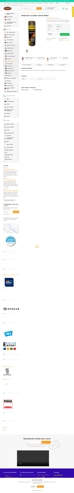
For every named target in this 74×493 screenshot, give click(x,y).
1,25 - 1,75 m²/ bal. (66, 40)
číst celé (5, 176)
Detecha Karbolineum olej (8, 169)
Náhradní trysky (10, 53)
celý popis (67, 21)
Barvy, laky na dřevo (11, 34)
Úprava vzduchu (10, 144)
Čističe (8, 130)
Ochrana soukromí (27, 3)
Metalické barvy (8, 75)
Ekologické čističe (10, 133)
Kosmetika (9, 135)
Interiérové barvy (10, 85)
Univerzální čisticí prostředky (10, 138)
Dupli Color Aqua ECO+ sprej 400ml (10, 190)
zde (41, 490)
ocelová (50, 39)
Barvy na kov (9, 37)
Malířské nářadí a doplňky (12, 91)
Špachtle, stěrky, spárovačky (10, 110)
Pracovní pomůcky (10, 101)
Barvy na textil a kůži (11, 45)
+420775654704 (50, 8)
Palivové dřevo (10, 16)
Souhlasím (40, 486)
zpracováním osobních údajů (12, 213)
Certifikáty (51, 3)
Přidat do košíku (64, 34)
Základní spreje (10, 68)
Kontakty (21, 3)
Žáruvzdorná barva (10, 70)
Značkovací (9, 73)
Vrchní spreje (9, 66)
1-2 (49, 40)
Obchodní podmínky (15, 3)
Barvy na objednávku (11, 32)
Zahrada (8, 113)
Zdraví (6, 152)
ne (5, 161)
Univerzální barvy (10, 39)
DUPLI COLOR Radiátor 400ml (9, 180)
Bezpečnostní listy (40, 3)
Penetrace (9, 80)
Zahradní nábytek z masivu (10, 14)
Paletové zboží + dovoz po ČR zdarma (11, 23)
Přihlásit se (16, 211)
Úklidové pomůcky (8, 159)
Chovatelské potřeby (9, 154)
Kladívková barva (10, 48)
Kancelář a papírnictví (9, 150)
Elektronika (7, 157)
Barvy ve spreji (10, 42)
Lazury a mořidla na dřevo (11, 88)
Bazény (8, 116)
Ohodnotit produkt (56, 18)
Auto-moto (9, 25)
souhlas (32, 482)
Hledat (39, 8)
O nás (5, 3)
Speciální (9, 58)
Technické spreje (10, 61)
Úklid (8, 141)
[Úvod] (11, 8)
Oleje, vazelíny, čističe (11, 56)
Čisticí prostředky (10, 127)
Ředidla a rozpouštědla (11, 78)
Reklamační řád (33, 3)
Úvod (22, 12)
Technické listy (46, 3)
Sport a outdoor (10, 107)
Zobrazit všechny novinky (9, 200)
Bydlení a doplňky (10, 124)
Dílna (8, 99)
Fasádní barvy (9, 83)
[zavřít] (73, 1)
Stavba (8, 104)
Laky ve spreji (9, 50)
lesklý (63, 39)
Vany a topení (9, 63)
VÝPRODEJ (9, 19)
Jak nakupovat (9, 3)
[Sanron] (5, 429)
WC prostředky (10, 147)
